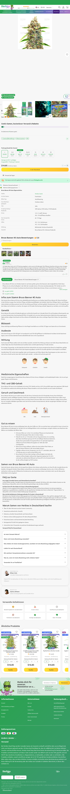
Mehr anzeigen (63, 289)
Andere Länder (8, 738)
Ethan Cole (13, 573)
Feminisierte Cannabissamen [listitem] (7, 11)
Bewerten (35, 244)
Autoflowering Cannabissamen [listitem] (21, 11)
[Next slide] (69, 105)
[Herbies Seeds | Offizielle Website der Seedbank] (9, 7)
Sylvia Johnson (14, 591)
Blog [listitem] (61, 11)
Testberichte (31, 710)
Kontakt (29, 706)
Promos (3, 716)
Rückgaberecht (4, 710)
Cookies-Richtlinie (58, 715)
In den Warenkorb (35, 169)
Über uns (30, 703)
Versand (3, 703)
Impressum (56, 718)
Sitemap (29, 720)
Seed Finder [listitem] (31, 11)
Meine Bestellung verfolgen (7, 706)
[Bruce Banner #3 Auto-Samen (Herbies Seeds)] (35, 54)
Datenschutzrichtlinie (59, 711)
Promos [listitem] (56, 11)
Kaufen (10, 670)
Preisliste (3, 713)
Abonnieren (64, 683)
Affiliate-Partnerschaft (33, 713)
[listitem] (63, 7)
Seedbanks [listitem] (49, 11)
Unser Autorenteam (32, 716)
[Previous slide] (1, 105)
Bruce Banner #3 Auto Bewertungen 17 (27, 279)
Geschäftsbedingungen (59, 703)
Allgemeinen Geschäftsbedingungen (51, 688)
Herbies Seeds (39, 193)
